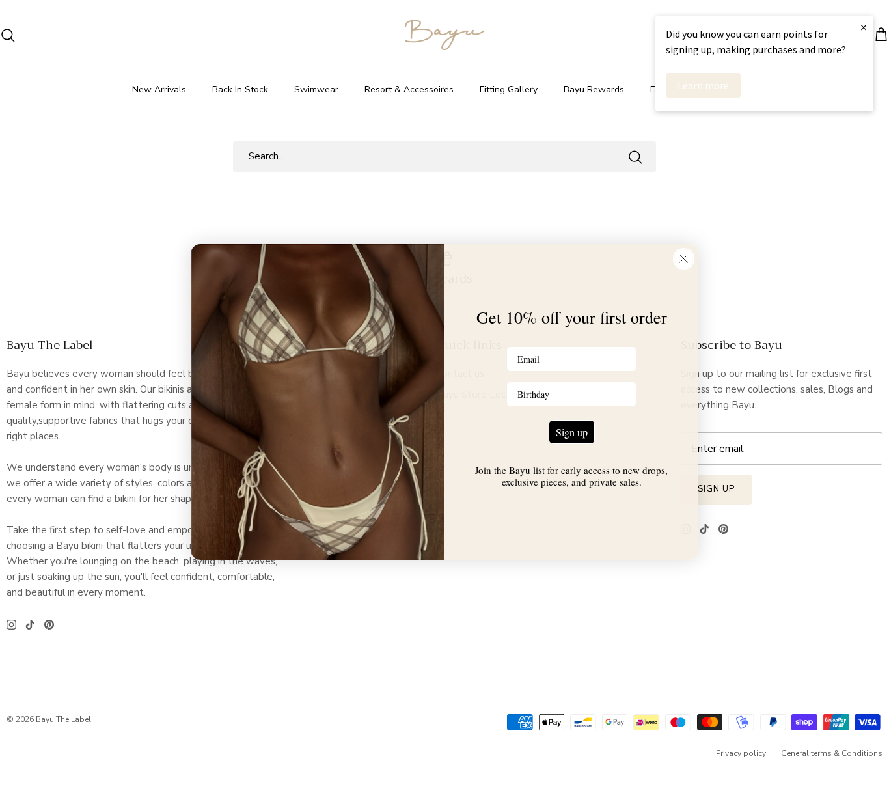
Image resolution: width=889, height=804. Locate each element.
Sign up (572, 432)
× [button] (863, 27)
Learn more (703, 85)
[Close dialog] (683, 258)
